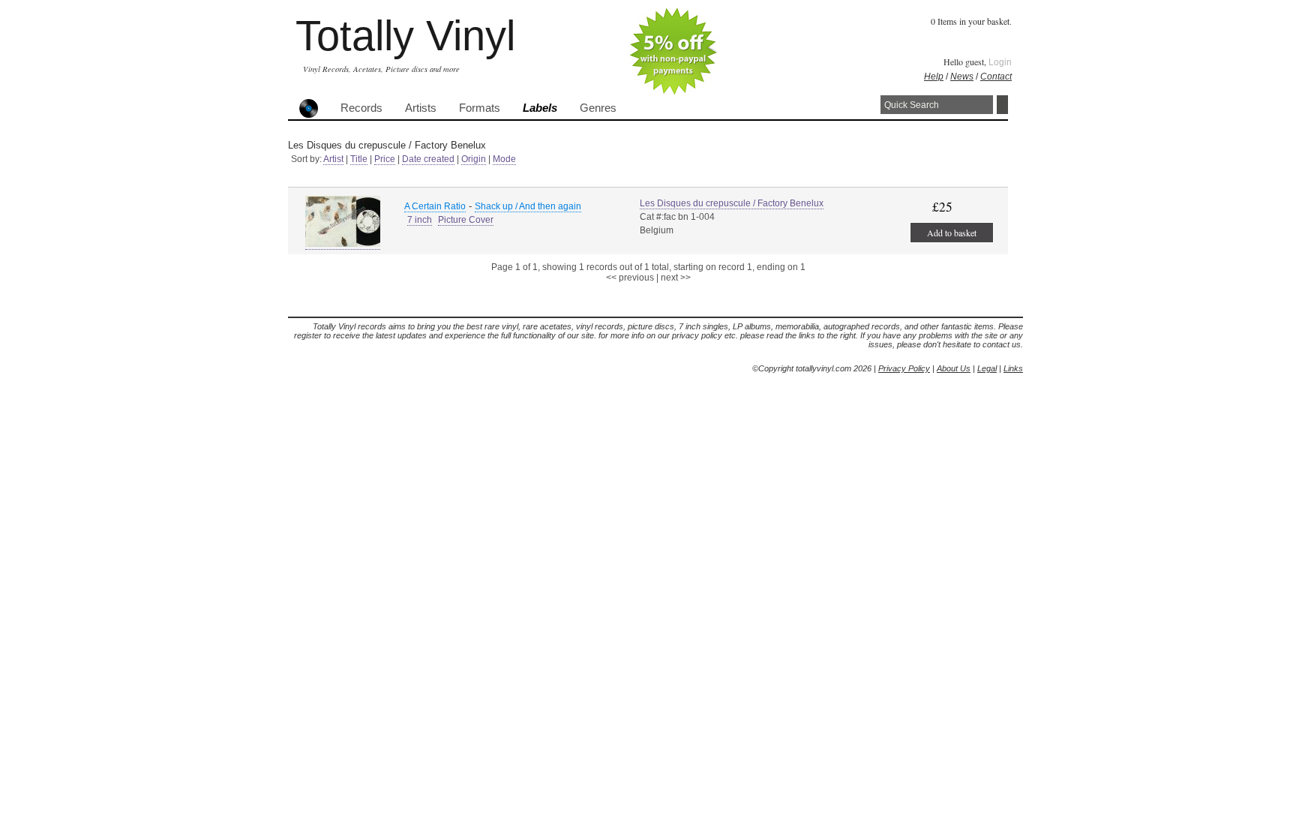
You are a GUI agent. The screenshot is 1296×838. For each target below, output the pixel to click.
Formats (479, 108)
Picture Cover (466, 220)
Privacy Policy (904, 368)
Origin (473, 159)
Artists (420, 108)
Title (359, 159)
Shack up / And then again (528, 206)
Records (361, 108)
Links (1013, 368)
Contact (996, 76)
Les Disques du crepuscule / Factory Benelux (732, 203)
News (962, 76)
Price (384, 159)
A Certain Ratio (435, 206)
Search (1002, 104)
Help (934, 76)
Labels (540, 108)
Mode (504, 159)
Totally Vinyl (405, 35)
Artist (333, 159)
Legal (987, 368)
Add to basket (951, 233)
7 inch (419, 220)
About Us (953, 368)
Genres (598, 108)
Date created (428, 159)
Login (1000, 62)
